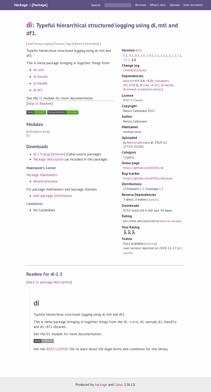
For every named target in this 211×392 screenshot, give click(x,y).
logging (46, 43)
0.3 (137, 55)
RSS (138, 50)
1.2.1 (178, 55)
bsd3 (30, 43)
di (29, 24)
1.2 (171, 55)
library (37, 43)
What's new (158, 5)
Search (96, 5)
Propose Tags (63, 43)
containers (162, 81)
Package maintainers (41, 175)
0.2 (131, 55)
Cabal (119, 384)
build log (150, 243)
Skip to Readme (40, 103)
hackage (101, 384)
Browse (140, 5)
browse (58, 154)
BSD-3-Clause (133, 100)
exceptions (145, 89)
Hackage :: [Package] (30, 5)
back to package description (49, 282)
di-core (38, 69)
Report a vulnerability (87, 43)
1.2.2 (126, 60)
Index (30, 131)
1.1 (157, 55)
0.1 (125, 55)
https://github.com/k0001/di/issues (148, 178)
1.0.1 (150, 55)
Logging (128, 157)
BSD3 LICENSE (57, 349)
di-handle (40, 83)
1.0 (143, 55)
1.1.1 (164, 55)
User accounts (193, 5)
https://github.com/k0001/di (143, 168)
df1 (125, 85)
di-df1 (37, 90)
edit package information (52, 195)
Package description (48, 159)
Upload (174, 5)
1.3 (142, 189)
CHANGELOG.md (134, 70)
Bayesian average (170, 221)
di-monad (40, 76)
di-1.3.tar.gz (41, 154)
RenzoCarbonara (45, 181)
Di (40, 98)
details (158, 89)
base (126, 81)
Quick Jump (42, 131)
